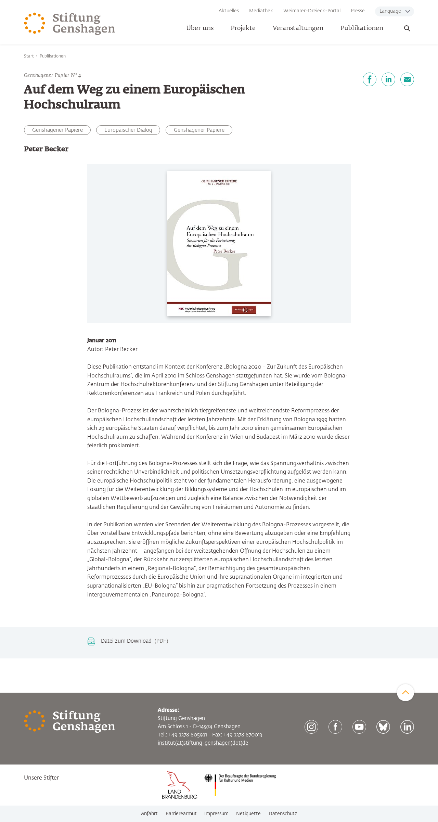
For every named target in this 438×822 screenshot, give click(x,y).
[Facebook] (369, 79)
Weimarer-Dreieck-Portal (311, 11)
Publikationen (361, 28)
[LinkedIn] (388, 79)
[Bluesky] (383, 727)
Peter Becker (46, 149)
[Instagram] (311, 727)
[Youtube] (359, 727)
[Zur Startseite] (70, 24)
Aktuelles (229, 11)
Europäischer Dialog (128, 130)
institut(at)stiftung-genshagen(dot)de (203, 743)
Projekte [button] (243, 28)
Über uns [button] (200, 28)
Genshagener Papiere (199, 130)
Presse (358, 11)
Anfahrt (149, 813)
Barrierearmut (181, 813)
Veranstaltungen (298, 28)
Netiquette (248, 813)
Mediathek (261, 11)
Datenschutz (283, 813)
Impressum (216, 813)
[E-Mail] (407, 79)
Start (29, 56)
